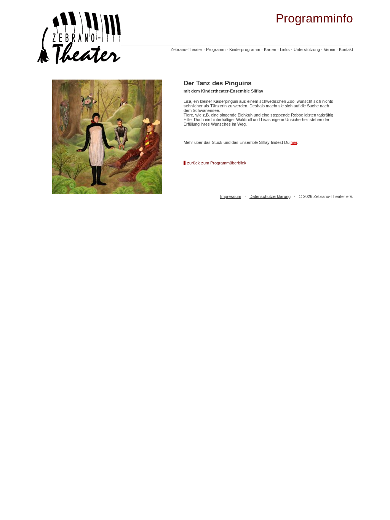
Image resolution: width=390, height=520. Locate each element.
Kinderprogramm (244, 49)
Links (285, 49)
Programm (215, 49)
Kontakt (346, 49)
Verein (329, 49)
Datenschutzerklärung (270, 196)
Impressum (230, 196)
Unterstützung (307, 49)
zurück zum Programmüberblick (216, 163)
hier (294, 142)
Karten (270, 49)
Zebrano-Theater (186, 49)
